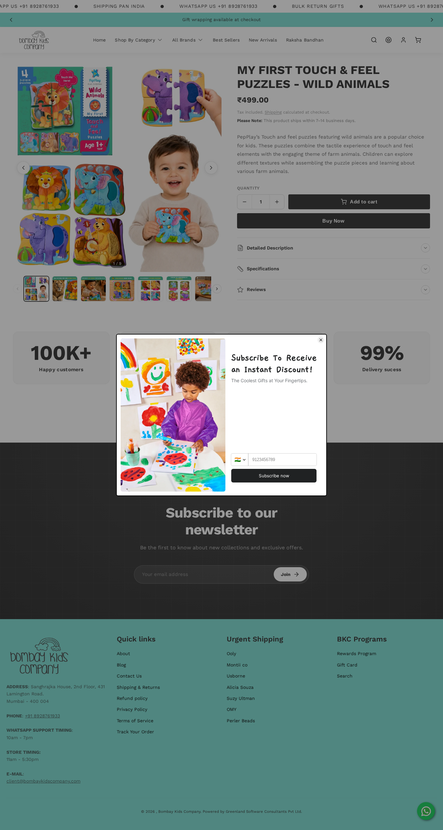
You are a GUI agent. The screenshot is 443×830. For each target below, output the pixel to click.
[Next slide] (432, 20)
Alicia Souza (240, 687)
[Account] (403, 40)
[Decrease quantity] (244, 202)
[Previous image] (23, 167)
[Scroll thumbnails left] (17, 288)
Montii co (237, 664)
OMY (231, 709)
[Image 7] (208, 289)
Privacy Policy (132, 709)
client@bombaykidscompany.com (43, 781)
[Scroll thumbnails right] (217, 288)
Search (345, 675)
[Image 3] (93, 289)
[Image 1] (36, 289)
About (123, 653)
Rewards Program (356, 653)
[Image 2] (65, 289)
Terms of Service (135, 720)
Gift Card (347, 664)
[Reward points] (388, 40)
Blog (121, 664)
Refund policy (132, 698)
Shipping (273, 112)
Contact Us (129, 675)
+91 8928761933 (42, 715)
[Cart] (418, 40)
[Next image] (211, 167)
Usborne (236, 675)
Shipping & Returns (138, 687)
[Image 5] (150, 289)
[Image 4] (122, 289)
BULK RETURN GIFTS (318, 6)
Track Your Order (135, 731)
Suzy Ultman (241, 698)
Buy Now (333, 221)
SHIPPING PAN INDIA (119, 6)
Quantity (248, 188)
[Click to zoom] (117, 167)
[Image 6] (179, 289)
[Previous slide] (11, 20)
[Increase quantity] (277, 202)
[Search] (374, 40)
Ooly (231, 653)
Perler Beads (241, 720)
